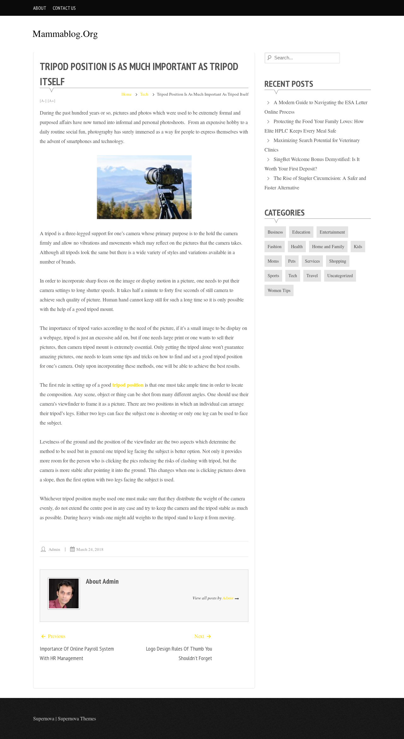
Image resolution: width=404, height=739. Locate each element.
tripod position (128, 384)
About (39, 8)
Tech (144, 94)
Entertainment (332, 232)
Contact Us (64, 8)
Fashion (275, 246)
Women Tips (279, 290)
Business (275, 232)
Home (127, 94)
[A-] (43, 100)
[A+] (51, 100)
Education (301, 232)
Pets (291, 261)
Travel (312, 275)
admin (54, 549)
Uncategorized (340, 275)
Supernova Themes (77, 718)
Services (312, 261)
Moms (273, 261)
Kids (358, 246)
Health (297, 246)
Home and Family (328, 246)
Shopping (337, 261)
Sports (273, 275)
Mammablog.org (65, 33)
